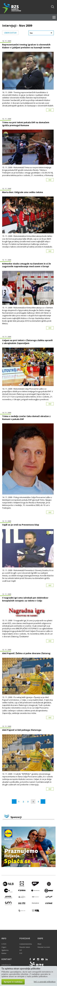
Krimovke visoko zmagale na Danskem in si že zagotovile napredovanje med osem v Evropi (26, 265)
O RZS (3, 944)
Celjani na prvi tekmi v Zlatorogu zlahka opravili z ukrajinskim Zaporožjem (27, 342)
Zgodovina (4, 950)
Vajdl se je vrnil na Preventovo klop (20, 524)
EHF (20, 953)
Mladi (39, 944)
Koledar (3, 953)
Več (50, 110)
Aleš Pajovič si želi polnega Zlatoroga (21, 730)
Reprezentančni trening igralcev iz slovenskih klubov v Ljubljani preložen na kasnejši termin (26, 46)
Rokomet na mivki (44, 947)
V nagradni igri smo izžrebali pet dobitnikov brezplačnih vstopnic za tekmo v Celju (25, 599)
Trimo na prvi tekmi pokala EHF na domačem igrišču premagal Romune (25, 124)
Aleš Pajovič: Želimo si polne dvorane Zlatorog (26, 653)
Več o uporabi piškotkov (45, 981)
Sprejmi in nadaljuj (13, 982)
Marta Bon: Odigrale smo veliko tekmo (22, 192)
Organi (3, 947)
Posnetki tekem (24, 947)
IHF (20, 950)
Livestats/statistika (25, 944)
